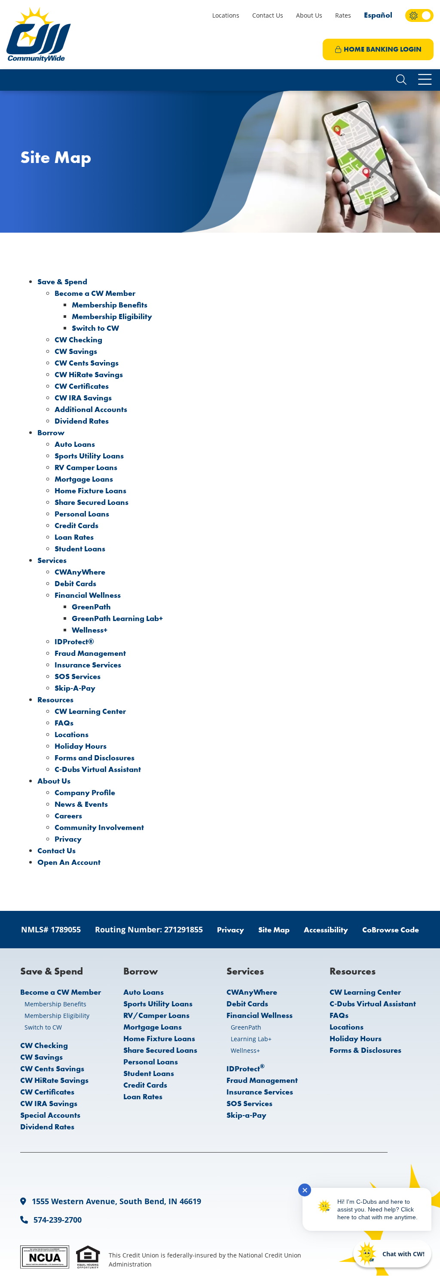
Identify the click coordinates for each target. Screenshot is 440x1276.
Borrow (50, 432)
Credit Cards (76, 525)
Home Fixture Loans (90, 490)
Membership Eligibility (112, 316)
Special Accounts (50, 1115)
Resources (55, 699)
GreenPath (91, 607)
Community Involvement (99, 827)
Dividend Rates (82, 421)
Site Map (274, 930)
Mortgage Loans (84, 479)
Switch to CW (95, 328)
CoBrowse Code (390, 930)
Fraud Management (90, 653)
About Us (309, 15)
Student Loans (80, 548)
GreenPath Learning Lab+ (117, 618)
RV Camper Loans (86, 467)
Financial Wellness (88, 595)
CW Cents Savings (87, 363)
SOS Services (78, 676)
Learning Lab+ (251, 1039)
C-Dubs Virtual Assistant (98, 769)
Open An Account (69, 862)
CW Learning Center (90, 711)
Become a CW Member (95, 293)
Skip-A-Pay (75, 688)
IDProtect (245, 1068)
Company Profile (85, 792)
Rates (343, 15)
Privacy (68, 839)
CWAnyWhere (80, 572)
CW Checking (78, 339)
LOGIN (383, 49)
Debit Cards (75, 583)
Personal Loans (82, 514)
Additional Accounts (91, 409)
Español (378, 15)
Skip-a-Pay (246, 1115)
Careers (68, 816)
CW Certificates (82, 386)
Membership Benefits (109, 305)
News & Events (81, 804)
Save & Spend (62, 281)
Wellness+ (89, 630)
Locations (225, 15)
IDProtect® (74, 641)
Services (52, 560)
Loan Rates (74, 537)
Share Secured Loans (91, 502)
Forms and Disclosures (94, 758)
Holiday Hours (81, 746)
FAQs (64, 723)
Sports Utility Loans (89, 456)
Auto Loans (75, 444)
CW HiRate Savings (89, 374)
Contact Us (267, 15)
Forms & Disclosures (365, 1050)
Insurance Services (88, 665)
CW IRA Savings (83, 398)
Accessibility (326, 930)
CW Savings (76, 351)
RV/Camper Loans (156, 1015)
